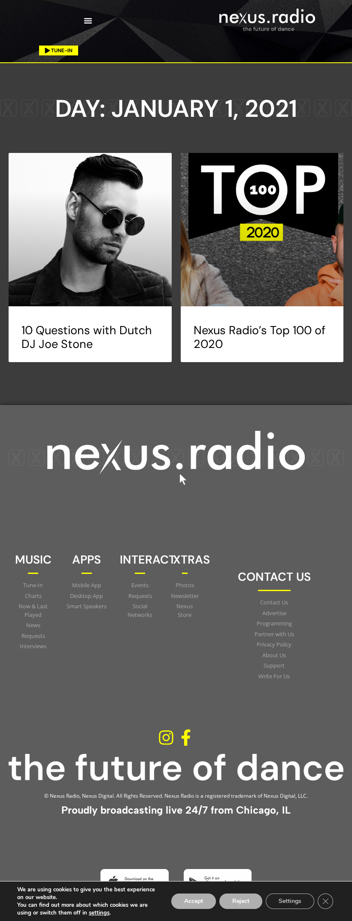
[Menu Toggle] (88, 20)
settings (99, 913)
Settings (290, 901)
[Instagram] (166, 737)
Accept (193, 901)
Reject (240, 901)
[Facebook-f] (186, 737)
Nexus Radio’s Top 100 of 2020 (259, 337)
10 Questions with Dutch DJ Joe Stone (86, 337)
